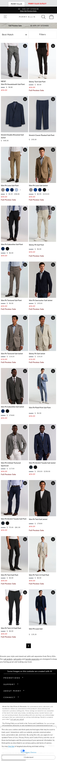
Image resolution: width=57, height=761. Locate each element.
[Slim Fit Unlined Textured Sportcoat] (14, 442)
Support (11, 684)
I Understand (28, 757)
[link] (52, 17)
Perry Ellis (16, 4)
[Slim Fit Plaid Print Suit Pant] (42, 386)
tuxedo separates (32, 659)
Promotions (13, 677)
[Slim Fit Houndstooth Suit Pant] (14, 61)
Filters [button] (42, 34)
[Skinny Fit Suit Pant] (42, 224)
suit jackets (7, 659)
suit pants (17, 659)
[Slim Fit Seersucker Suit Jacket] (42, 280)
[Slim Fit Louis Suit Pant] (14, 165)
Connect (11, 697)
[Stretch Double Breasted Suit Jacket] (14, 114)
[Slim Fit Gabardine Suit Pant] (14, 224)
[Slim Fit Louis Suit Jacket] (42, 165)
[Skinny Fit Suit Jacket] (42, 333)
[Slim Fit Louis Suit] (42, 607)
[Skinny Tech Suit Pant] (42, 61)
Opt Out (11, 746)
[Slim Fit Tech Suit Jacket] (42, 498)
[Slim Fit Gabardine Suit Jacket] (14, 386)
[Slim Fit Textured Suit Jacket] (14, 333)
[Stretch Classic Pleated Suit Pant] (42, 114)
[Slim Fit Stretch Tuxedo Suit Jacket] (42, 442)
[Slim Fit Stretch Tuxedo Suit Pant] (14, 498)
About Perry (14, 690)
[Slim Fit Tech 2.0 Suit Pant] (42, 554)
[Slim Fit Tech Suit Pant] (14, 554)
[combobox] (14, 35)
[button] (6, 17)
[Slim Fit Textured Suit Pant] (14, 280)
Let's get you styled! (17, 719)
